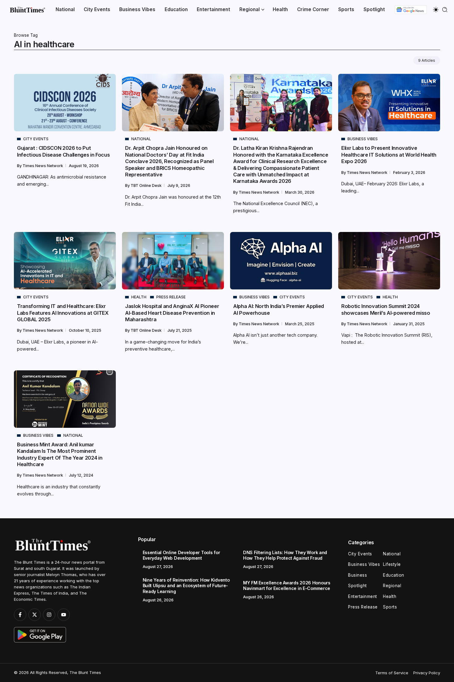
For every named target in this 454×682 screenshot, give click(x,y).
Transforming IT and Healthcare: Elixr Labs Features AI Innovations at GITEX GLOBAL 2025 (63, 312)
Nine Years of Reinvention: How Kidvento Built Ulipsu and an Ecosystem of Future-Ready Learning (186, 585)
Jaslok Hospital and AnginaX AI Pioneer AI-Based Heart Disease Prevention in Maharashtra (172, 312)
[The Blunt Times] (27, 9)
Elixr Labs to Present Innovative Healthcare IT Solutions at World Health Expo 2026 (388, 154)
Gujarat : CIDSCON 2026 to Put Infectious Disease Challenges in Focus (63, 151)
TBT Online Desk (146, 185)
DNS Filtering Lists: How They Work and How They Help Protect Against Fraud (285, 555)
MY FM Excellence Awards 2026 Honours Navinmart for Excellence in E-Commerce (286, 585)
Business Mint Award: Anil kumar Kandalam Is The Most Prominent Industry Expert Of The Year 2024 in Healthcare (59, 454)
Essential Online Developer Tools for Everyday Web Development (181, 555)
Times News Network (43, 165)
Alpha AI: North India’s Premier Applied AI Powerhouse (278, 309)
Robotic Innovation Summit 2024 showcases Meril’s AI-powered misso (385, 309)
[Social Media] (20, 615)
